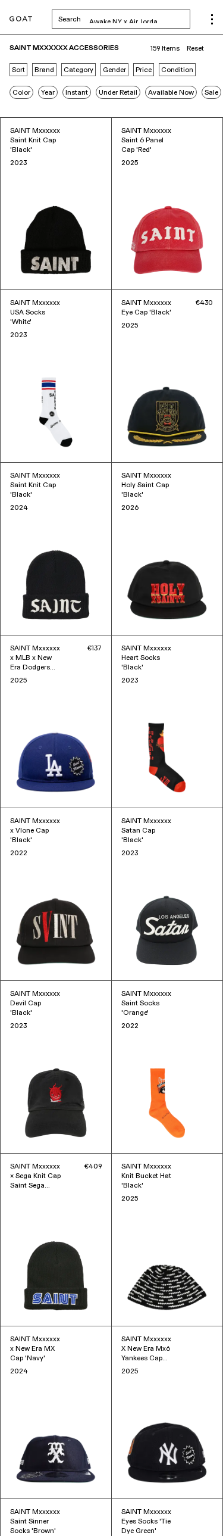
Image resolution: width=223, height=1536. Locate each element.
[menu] (212, 19)
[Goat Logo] (21, 19)
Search (124, 19)
